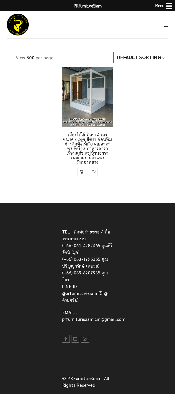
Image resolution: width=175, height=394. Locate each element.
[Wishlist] (93, 171)
